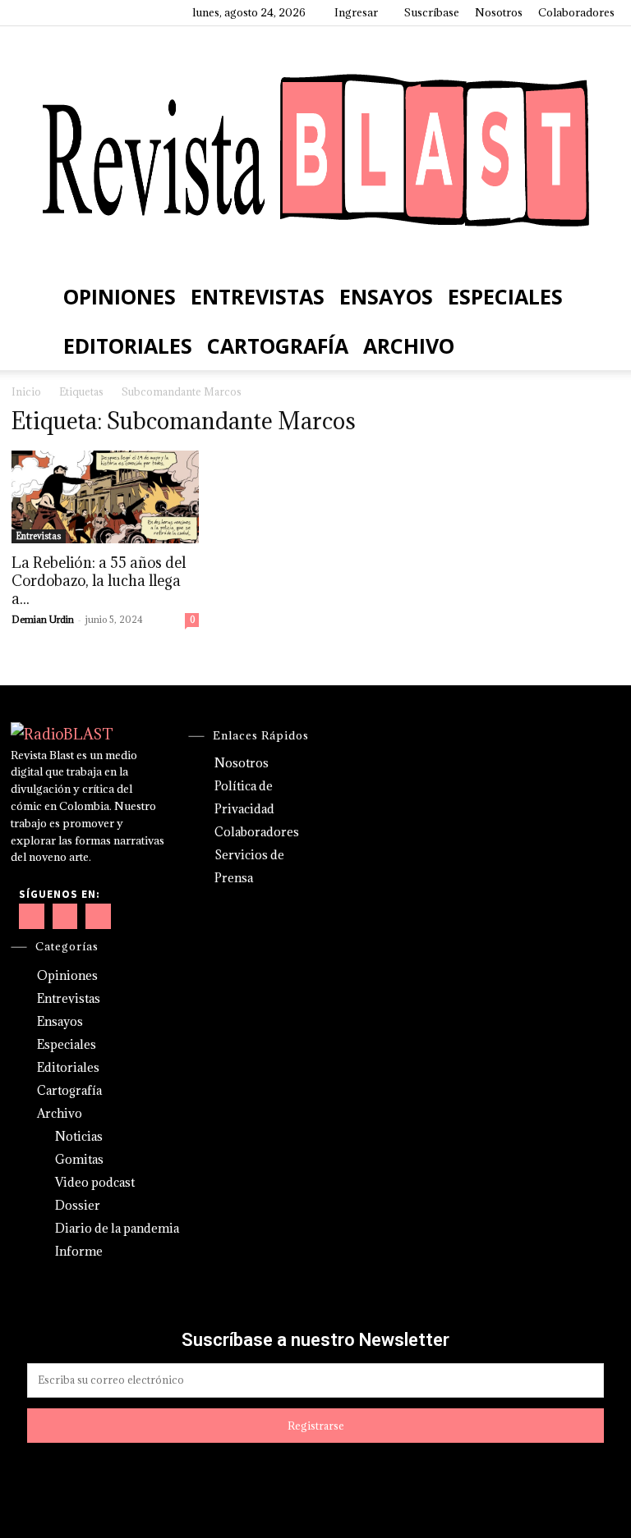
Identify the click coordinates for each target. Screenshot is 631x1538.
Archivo (408, 345)
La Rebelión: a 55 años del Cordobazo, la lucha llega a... (99, 580)
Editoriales (127, 345)
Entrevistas (258, 296)
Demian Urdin (43, 619)
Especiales (505, 296)
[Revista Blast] (315, 149)
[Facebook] (28, 12)
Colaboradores (576, 12)
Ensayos (386, 296)
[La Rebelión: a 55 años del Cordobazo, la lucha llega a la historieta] (105, 497)
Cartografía (277, 345)
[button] (595, 295)
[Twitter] (110, 12)
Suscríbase (431, 12)
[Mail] (83, 12)
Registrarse (316, 1425)
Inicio (26, 391)
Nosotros (499, 12)
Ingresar (356, 12)
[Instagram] (56, 12)
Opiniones (119, 296)
